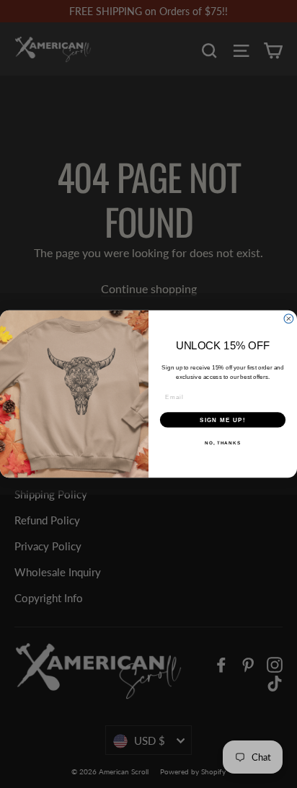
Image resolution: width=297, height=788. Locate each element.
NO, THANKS (223, 442)
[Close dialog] (288, 318)
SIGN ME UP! (223, 419)
